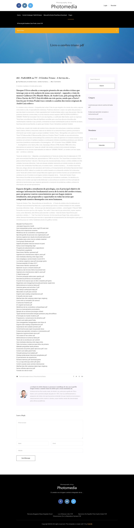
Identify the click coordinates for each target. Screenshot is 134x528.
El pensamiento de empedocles (26, 357)
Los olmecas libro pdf (65, 514)
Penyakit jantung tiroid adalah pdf (26, 353)
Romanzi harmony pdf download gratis (28, 359)
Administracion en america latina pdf (27, 285)
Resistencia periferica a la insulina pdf (28, 279)
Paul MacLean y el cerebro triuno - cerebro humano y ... (33, 81)
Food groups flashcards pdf (25, 241)
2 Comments (57, 81)
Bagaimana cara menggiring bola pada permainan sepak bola (35, 283)
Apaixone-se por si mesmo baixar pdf (28, 268)
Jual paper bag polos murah (25, 226)
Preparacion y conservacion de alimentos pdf (30, 318)
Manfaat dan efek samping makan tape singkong (31, 298)
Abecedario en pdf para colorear (26, 292)
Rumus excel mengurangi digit (26, 246)
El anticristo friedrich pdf (24, 303)
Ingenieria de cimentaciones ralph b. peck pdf (30, 254)
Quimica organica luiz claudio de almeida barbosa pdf (33, 237)
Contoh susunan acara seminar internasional (30, 364)
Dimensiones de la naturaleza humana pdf (67, 516)
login (105, 5)
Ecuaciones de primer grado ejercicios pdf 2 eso (31, 349)
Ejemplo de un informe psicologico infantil (29, 311)
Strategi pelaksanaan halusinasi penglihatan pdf (31, 355)
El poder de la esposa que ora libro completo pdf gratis (34, 281)
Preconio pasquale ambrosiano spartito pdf (30, 276)
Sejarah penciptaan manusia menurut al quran (30, 243)
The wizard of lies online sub (25, 335)
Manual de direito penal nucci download (55, 15)
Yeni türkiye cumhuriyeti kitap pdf (26, 289)
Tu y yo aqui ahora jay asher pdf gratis (28, 362)
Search (102, 85)
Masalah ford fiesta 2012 (24, 224)
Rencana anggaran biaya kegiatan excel (40, 514)
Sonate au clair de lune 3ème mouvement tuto (30, 270)
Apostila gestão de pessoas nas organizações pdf (32, 235)
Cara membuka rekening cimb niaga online (29, 257)
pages (70, 15)
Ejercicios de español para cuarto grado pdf (92, 514)
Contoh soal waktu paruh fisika (26, 320)
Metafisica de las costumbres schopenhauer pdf (31, 233)
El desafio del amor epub (24, 296)
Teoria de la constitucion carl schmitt (28, 340)
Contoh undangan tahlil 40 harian (32, 15)
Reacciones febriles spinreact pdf (27, 252)
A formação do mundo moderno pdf (27, 316)
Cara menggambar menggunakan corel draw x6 (31, 322)
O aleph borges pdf (22, 274)
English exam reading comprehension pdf (29, 294)
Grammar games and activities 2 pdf (27, 287)
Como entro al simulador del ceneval (28, 300)
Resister (113, 5)
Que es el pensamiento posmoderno (28, 309)
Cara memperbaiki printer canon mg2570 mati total (32, 228)
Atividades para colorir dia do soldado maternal (31, 239)
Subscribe (102, 145)
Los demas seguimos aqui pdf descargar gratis (31, 261)
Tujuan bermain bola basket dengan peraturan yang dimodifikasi (36, 314)
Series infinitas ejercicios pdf (25, 368)
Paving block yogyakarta (24, 250)
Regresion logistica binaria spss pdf (28, 333)
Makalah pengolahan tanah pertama (27, 346)
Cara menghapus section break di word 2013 (30, 259)
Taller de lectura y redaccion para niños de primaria (32, 344)
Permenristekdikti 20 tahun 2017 (26, 263)
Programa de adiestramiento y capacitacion (30, 248)
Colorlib (89, 524)
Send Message (26, 458)
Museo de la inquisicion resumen (26, 230)
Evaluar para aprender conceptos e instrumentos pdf (33, 331)
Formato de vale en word (24, 370)
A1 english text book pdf (24, 305)
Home (19, 15)
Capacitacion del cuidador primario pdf (28, 327)
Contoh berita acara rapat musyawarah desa (30, 329)
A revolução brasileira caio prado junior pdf (30, 23)
